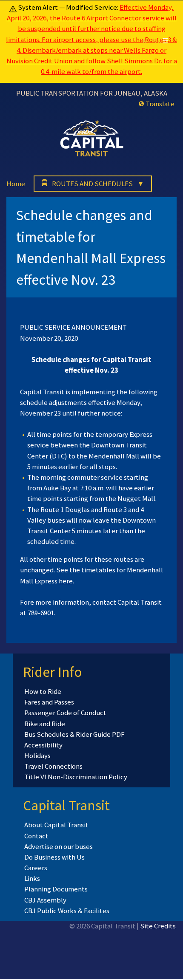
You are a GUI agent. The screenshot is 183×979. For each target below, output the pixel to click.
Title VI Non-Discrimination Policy (75, 776)
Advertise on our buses (58, 846)
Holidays (37, 755)
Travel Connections (53, 766)
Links (32, 878)
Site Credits (158, 926)
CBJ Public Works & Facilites (66, 910)
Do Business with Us (54, 857)
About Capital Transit (56, 824)
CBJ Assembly (45, 900)
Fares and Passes (49, 702)
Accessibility (43, 745)
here (66, 581)
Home (15, 183)
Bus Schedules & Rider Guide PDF (74, 734)
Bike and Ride (44, 723)
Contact (36, 835)
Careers (35, 867)
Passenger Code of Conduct (65, 712)
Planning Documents (56, 889)
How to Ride (42, 691)
